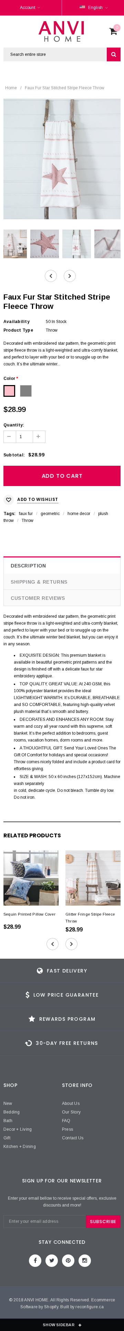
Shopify (51, 1306)
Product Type (18, 330)
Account (27, 7)
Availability (16, 321)
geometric (50, 513)
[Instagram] (85, 1260)
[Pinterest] (68, 1260)
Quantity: (13, 425)
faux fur (26, 513)
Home (11, 87)
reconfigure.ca (89, 1306)
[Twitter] (51, 1260)
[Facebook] (35, 1260)
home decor (79, 513)
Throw (27, 520)
